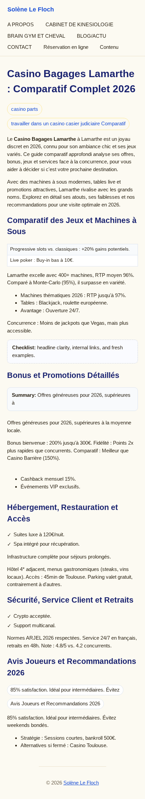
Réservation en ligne (66, 47)
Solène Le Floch (81, 783)
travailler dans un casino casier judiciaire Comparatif (68, 123)
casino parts (24, 109)
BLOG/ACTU (91, 36)
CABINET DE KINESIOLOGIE (79, 24)
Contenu (109, 47)
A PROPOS (20, 24)
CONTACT (19, 47)
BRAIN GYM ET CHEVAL (36, 36)
